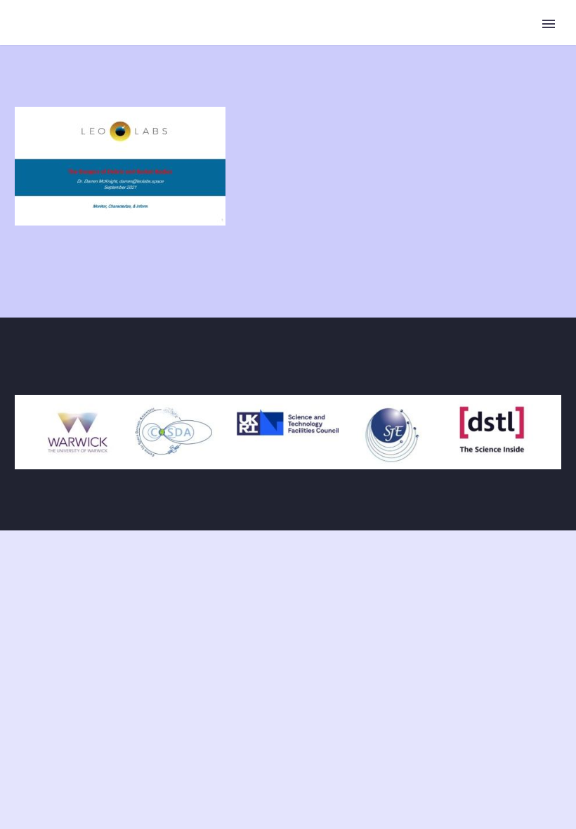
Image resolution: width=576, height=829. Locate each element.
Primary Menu (548, 23)
